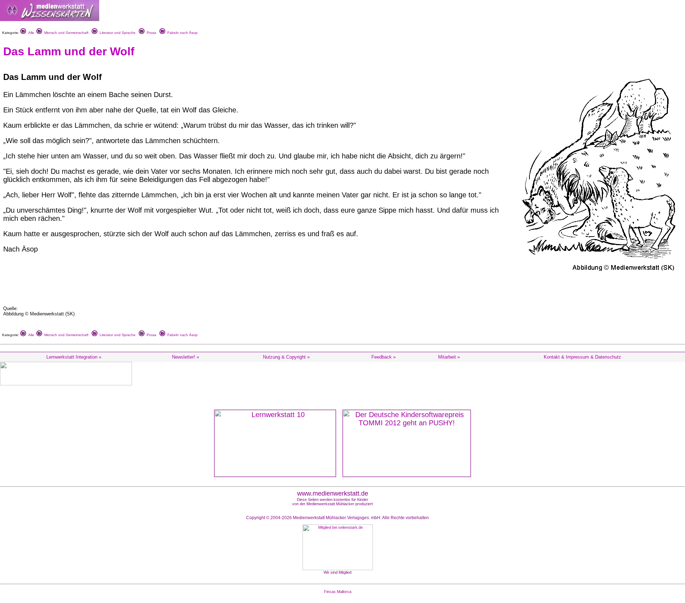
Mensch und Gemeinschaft (65, 33)
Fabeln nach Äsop (181, 33)
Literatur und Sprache (116, 33)
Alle (30, 33)
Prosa (150, 33)
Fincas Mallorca (337, 591)
